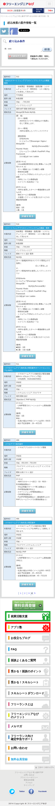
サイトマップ (29, 785)
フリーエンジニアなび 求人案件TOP (14, 16)
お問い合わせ (29, 775)
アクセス (29, 783)
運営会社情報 (29, 780)
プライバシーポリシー (29, 777)
